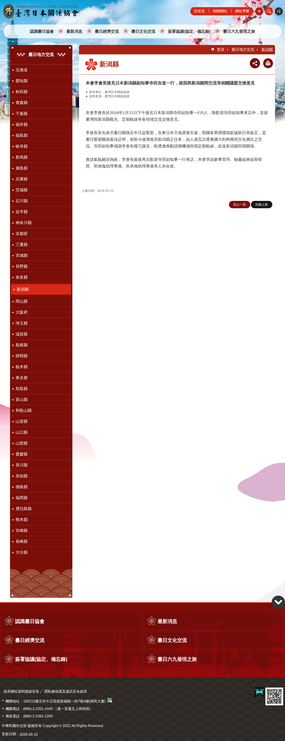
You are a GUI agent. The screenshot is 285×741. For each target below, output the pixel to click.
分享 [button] (279, 11)
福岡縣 (22, 498)
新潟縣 (23, 289)
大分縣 (22, 552)
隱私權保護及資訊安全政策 (65, 691)
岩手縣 (22, 212)
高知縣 (22, 476)
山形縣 (22, 421)
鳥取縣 (22, 388)
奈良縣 (22, 277)
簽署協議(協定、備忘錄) (189, 31)
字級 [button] (259, 11)
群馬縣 (22, 157)
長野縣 (22, 266)
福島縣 (22, 135)
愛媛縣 (22, 454)
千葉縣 (22, 113)
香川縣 (22, 465)
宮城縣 (22, 255)
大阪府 (22, 312)
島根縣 (22, 345)
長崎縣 (22, 541)
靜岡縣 (22, 356)
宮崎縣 (22, 530)
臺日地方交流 (243, 49)
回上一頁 (239, 204)
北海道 (22, 70)
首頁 (220, 49)
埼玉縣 (22, 323)
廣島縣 (22, 168)
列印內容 (268, 63)
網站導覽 (242, 11)
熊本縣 (22, 519)
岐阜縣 (22, 146)
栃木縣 (22, 367)
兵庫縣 (22, 179)
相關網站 (220, 11)
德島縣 (22, 487)
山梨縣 (22, 443)
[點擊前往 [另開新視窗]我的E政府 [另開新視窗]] (259, 693)
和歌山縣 (24, 410)
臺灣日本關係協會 (41, 11)
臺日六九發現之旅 (239, 31)
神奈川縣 (24, 222)
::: (1, 2)
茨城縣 (22, 190)
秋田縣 (22, 92)
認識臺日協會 (42, 31)
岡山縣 (22, 301)
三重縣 (22, 244)
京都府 (22, 233)
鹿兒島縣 (24, 508)
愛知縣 (22, 81)
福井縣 (22, 124)
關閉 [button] (269, 11)
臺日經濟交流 (107, 31)
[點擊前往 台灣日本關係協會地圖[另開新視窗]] (109, 701)
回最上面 (261, 204)
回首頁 (199, 11)
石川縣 (22, 201)
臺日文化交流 (143, 31)
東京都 (22, 378)
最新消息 (74, 31)
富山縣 (22, 399)
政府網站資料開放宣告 (21, 691)
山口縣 (22, 432)
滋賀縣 (22, 334)
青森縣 (22, 102)
